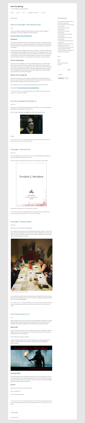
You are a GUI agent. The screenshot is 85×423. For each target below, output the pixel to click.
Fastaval (40, 91)
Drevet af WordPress (14, 417)
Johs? (24, 12)
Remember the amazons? (33, 12)
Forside (12, 12)
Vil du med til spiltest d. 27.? (20, 314)
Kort (48, 302)
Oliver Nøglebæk (18, 213)
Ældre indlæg (14, 412)
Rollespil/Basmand (18, 304)
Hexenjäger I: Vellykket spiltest (21, 222)
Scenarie (24, 304)
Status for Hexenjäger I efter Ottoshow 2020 (26, 25)
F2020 (37, 91)
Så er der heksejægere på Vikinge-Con (23, 101)
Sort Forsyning (17, 6)
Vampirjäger (32, 304)
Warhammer (17, 141)
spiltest (27, 304)
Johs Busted (24, 92)
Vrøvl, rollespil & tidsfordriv (26, 91)
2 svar (12, 317)
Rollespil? (43, 12)
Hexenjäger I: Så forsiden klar (21, 149)
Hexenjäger (44, 91)
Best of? (18, 12)
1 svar (12, 28)
